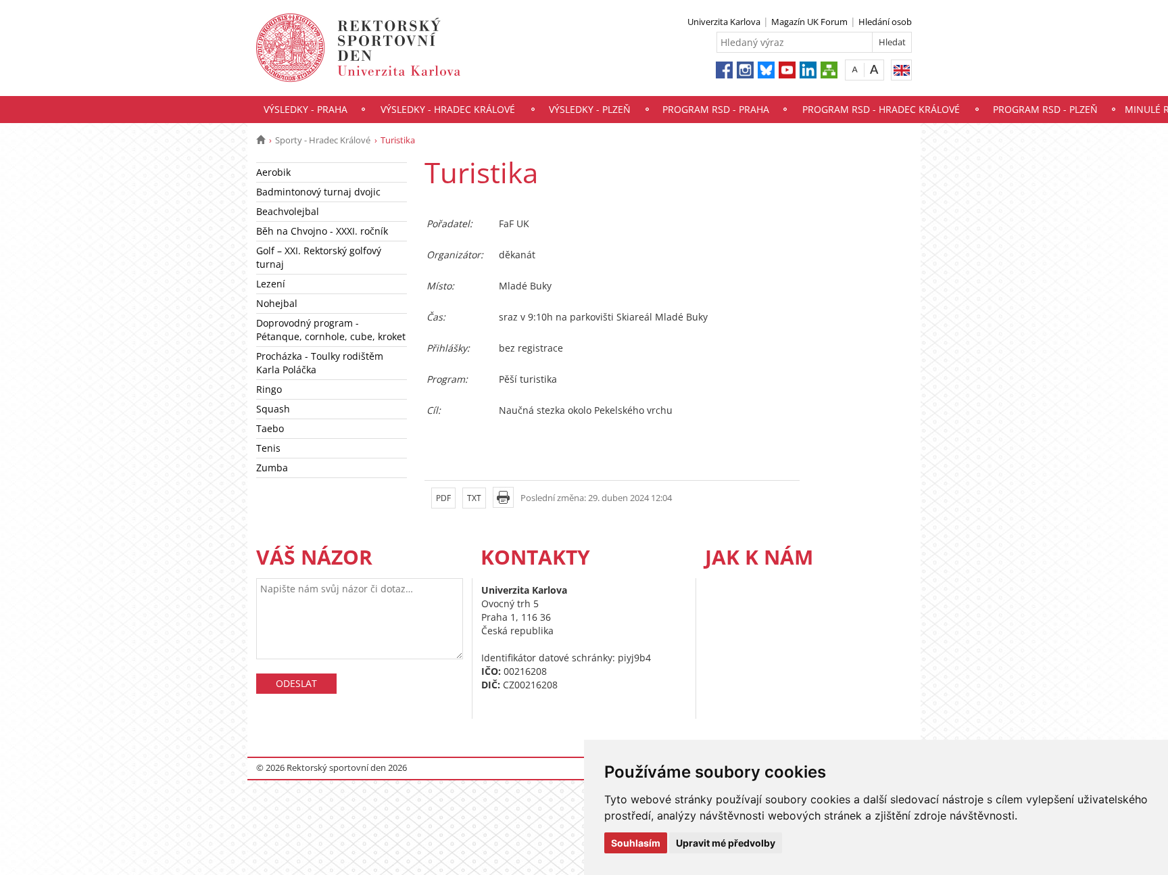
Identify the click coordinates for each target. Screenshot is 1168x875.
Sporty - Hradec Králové (322, 140)
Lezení (270, 283)
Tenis (268, 448)
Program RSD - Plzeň (1045, 109)
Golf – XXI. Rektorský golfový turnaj (318, 257)
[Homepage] (260, 140)
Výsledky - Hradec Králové (448, 109)
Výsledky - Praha (305, 109)
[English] (901, 70)
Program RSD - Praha (715, 109)
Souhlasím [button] (635, 843)
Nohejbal (276, 303)
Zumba (272, 467)
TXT (474, 498)
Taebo (270, 428)
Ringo (269, 389)
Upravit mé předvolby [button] (725, 843)
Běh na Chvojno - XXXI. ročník (322, 230)
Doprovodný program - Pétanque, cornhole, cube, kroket (331, 329)
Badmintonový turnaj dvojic (318, 191)
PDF (443, 498)
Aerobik (273, 172)
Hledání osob (885, 22)
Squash (273, 408)
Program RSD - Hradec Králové (881, 109)
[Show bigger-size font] (874, 69)
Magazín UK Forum (809, 22)
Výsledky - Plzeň (590, 109)
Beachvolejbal (287, 211)
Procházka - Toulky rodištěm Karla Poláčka (319, 363)
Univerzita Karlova (723, 22)
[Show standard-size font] (855, 69)
